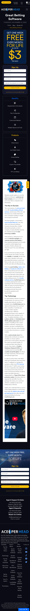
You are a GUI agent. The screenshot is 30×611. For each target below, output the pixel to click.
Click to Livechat (15, 519)
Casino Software (12, 571)
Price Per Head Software (19, 575)
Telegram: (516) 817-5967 (15, 504)
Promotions (5, 586)
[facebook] (26, 558)
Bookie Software (12, 556)
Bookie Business (19, 596)
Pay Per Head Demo (5, 549)
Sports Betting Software (12, 551)
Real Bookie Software (19, 581)
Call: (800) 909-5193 (15, 3)
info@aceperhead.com (15, 517)
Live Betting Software (13, 583)
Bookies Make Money (19, 559)
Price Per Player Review (19, 588)
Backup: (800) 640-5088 (19, 92)
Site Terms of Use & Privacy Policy (20, 603)
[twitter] (26, 561)
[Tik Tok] (26, 555)
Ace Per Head (6, 603)
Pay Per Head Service (20, 551)
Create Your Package (6, 2)
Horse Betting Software (12, 577)
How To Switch (5, 580)
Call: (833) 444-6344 (15, 511)
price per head (21, 208)
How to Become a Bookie (19, 566)
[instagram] (26, 548)
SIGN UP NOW (15, 88)
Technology (5, 556)
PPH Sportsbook (13, 566)
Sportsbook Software (13, 561)
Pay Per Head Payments (5, 560)
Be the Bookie (5, 575)
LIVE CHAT (22, 609)
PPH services (20, 364)
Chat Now (22, 3)
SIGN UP (28, 184)
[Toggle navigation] (27, 9)
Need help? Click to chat (10, 92)
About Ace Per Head (5, 566)
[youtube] (26, 551)
